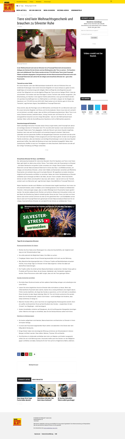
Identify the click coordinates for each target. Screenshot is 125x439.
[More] (34, 354)
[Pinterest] (26, 354)
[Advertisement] (47, 153)
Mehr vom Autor (37, 379)
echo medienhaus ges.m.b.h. (50, 428)
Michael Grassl (33, 365)
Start (18, 15)
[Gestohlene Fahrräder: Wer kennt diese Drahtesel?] (46, 390)
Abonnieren (104, 105)
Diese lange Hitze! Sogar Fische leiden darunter (24, 399)
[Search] (111, 1)
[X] (22, 354)
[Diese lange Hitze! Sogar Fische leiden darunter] (26, 390)
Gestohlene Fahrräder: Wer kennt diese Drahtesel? (45, 399)
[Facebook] (18, 354)
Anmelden (94, 37)
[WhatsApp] (30, 354)
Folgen (91, 105)
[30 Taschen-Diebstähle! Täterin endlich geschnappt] (67, 390)
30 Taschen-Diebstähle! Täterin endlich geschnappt (66, 399)
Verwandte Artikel (24, 379)
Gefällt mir (84, 105)
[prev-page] (18, 404)
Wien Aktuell (24, 15)
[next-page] (21, 404)
